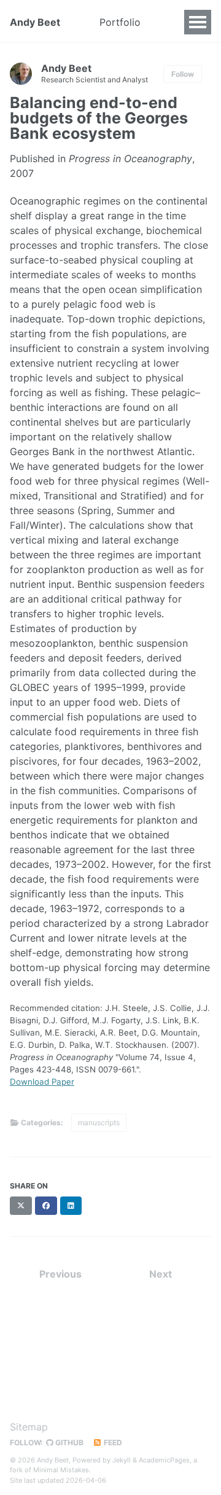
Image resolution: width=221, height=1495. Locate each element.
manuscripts (99, 1122)
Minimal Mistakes (61, 1470)
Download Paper (42, 1082)
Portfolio (120, 22)
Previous (60, 1274)
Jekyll (121, 1460)
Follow (182, 74)
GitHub (68, 1442)
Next (160, 1274)
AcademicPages (164, 1460)
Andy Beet (35, 22)
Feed (112, 1442)
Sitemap (29, 1427)
